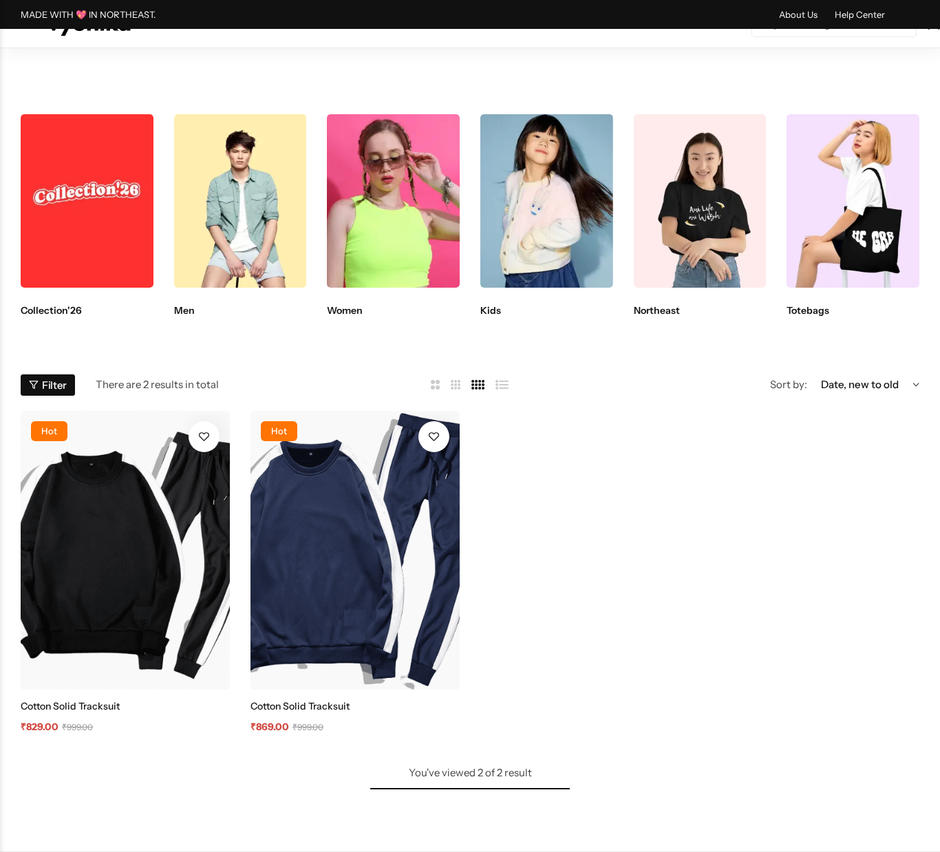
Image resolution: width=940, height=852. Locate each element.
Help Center (860, 14)
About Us (798, 14)
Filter (54, 385)
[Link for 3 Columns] (456, 385)
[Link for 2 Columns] (435, 385)
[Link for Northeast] (700, 201)
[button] (45, 201)
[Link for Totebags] (853, 201)
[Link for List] (502, 385)
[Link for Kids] (546, 201)
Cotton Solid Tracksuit (70, 706)
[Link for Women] (393, 201)
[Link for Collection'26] (87, 201)
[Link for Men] (240, 201)
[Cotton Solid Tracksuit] (125, 550)
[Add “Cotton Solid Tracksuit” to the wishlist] (204, 436)
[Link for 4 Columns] (478, 385)
